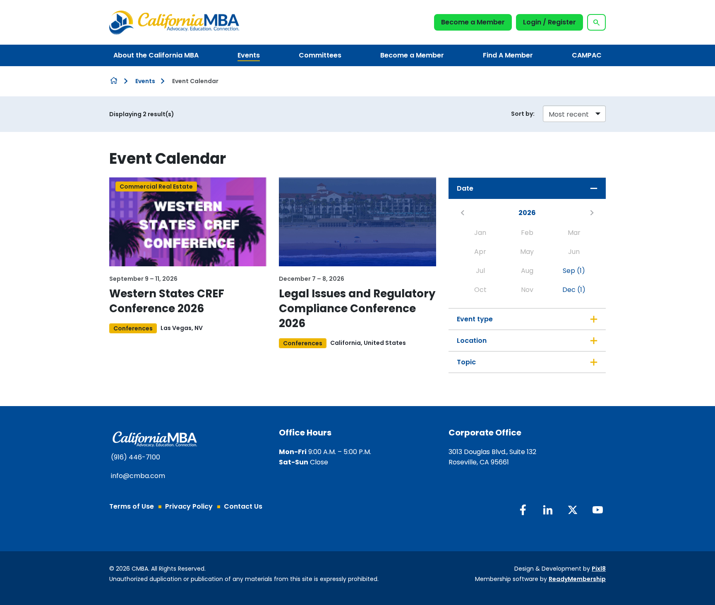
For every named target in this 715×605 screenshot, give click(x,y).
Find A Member (508, 55)
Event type (475, 319)
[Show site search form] (596, 22)
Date (465, 188)
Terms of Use (131, 506)
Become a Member (473, 22)
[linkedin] (548, 510)
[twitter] (572, 510)
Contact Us (243, 506)
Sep (574, 270)
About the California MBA (156, 55)
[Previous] (462, 212)
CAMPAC (587, 55)
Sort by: (523, 114)
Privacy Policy (189, 506)
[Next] (591, 212)
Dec (573, 289)
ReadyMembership (577, 579)
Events (249, 55)
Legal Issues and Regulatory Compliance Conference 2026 (357, 308)
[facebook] (523, 510)
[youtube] (597, 510)
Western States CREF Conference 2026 (166, 301)
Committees (320, 55)
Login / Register (549, 22)
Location (472, 340)
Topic (466, 362)
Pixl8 (599, 568)
